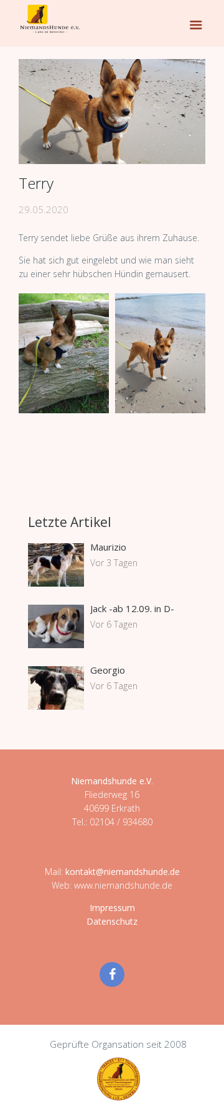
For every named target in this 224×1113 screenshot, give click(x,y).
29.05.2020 (43, 209)
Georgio (107, 670)
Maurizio (108, 547)
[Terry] (112, 111)
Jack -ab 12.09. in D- (132, 608)
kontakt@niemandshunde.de (122, 871)
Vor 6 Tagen (114, 624)
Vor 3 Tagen (114, 563)
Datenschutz (112, 921)
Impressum (112, 908)
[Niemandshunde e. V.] (50, 18)
